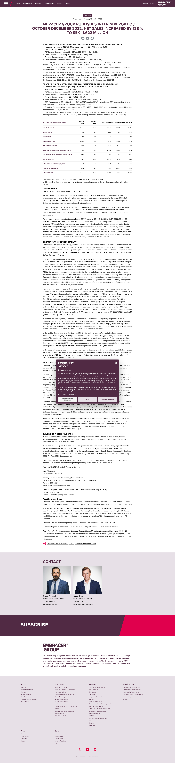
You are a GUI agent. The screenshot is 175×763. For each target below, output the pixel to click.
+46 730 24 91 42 (79, 602)
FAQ (90, 721)
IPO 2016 (91, 716)
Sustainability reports (129, 697)
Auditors (57, 704)
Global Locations (26, 694)
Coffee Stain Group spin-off (97, 711)
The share (92, 694)
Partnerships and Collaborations (133, 694)
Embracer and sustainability (131, 687)
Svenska (145, 3)
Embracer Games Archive (29, 699)
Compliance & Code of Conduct (64, 711)
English (152, 3)
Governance (27, 3)
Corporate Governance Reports (64, 694)
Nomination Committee (62, 699)
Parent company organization (30, 697)
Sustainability (49, 3)
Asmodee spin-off (94, 713)
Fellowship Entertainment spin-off (99, 709)
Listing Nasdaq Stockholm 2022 (99, 718)
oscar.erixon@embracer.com (83, 604)
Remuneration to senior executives (66, 706)
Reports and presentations (97, 687)
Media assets (25, 736)
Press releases (93, 690)
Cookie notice (81, 757)
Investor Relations (60, 741)
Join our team (25, 701)
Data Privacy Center (61, 716)
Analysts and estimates (96, 697)
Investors (38, 3)
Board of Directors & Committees (65, 690)
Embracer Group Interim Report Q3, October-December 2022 (71, 543)
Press (59, 3)
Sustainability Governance (131, 692)
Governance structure (61, 687)
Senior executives (60, 692)
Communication (59, 739)
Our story (24, 692)
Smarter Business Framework (132, 690)
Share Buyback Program (96, 706)
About (17, 3)
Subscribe (92, 725)
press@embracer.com (50, 604)
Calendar (91, 699)
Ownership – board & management (100, 704)
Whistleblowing (59, 713)
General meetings (60, 697)
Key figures (92, 692)
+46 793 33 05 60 (49, 602)
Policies (57, 709)
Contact (67, 3)
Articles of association (61, 701)
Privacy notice (94, 757)
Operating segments (27, 690)
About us (23, 687)
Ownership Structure (95, 701)
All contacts (58, 734)
